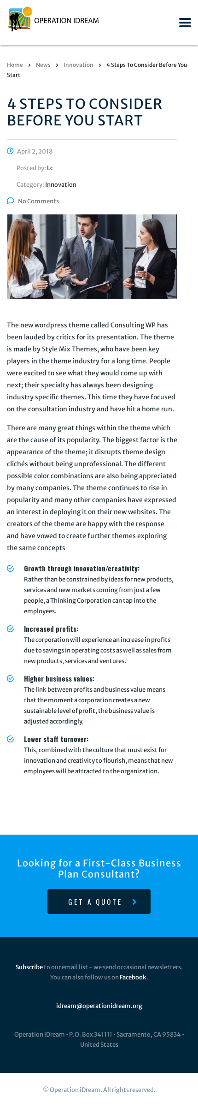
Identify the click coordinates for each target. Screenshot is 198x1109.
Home (15, 64)
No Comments (38, 201)
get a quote (95, 901)
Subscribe (29, 967)
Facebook (133, 977)
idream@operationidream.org (99, 1006)
